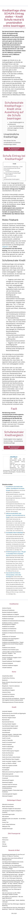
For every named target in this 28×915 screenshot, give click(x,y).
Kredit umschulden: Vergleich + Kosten (11, 761)
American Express (6, 608)
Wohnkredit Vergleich (7, 796)
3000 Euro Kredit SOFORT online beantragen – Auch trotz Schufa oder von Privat (15, 515)
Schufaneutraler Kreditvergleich (11, 179)
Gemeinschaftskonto (7, 688)
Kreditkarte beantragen (8, 618)
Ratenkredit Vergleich (7, 782)
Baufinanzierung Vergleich (8, 715)
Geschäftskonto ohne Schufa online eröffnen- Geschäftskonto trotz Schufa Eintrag (15, 488)
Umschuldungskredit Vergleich (9, 794)
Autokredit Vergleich (7, 711)
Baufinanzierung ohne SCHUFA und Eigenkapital (14, 713)
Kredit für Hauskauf (7, 744)
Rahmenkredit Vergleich (8, 780)
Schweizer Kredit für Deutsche (9, 784)
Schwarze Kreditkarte (7, 663)
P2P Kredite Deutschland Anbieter (10, 776)
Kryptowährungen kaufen (8, 814)
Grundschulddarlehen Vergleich (9, 728)
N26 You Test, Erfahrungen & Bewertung (12, 878)
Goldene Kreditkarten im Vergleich (10, 614)
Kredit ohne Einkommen (8, 753)
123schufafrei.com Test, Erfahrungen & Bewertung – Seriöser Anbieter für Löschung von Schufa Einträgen (13, 867)
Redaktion (4, 846)
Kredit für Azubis (6, 738)
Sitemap (4, 844)
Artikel (3, 842)
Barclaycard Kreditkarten (8, 610)
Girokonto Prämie (6, 692)
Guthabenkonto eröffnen (8, 696)
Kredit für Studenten (7, 748)
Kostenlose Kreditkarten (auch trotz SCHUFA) (13, 616)
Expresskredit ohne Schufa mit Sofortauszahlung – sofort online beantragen (13, 574)
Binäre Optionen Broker (8, 806)
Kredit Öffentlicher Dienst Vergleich (10, 759)
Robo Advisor (5, 816)
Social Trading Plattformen (8, 824)
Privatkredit (5, 778)
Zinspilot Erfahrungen (7, 828)
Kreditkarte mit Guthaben (8, 626)
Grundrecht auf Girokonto (8, 694)
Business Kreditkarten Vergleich (10, 612)
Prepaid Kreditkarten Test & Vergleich (11, 661)
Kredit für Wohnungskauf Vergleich (10, 750)
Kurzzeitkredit (5, 769)
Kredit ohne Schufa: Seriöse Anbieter (11, 757)
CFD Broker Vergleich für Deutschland (11, 808)
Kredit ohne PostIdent (7, 755)
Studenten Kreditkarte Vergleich (10, 665)
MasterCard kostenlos (7, 655)
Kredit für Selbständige (8, 746)
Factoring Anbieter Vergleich (9, 724)
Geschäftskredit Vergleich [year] (10, 726)
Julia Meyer (13, 457)
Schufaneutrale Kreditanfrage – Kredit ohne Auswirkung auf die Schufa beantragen (13, 168)
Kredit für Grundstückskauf (8, 742)
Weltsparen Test (6, 826)
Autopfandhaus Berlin (7, 676)
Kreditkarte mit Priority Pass (9, 630)
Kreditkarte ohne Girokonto (8, 647)
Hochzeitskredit (6, 732)
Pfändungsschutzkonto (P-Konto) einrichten (13, 702)
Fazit (5, 177)
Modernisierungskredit (7, 774)
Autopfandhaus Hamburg (8, 678)
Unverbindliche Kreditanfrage (12, 171)
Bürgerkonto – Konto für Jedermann (11, 686)
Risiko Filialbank (9, 174)
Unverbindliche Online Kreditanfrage (14, 532)
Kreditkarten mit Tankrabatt (9, 636)
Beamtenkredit (5, 719)
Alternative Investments (8, 804)
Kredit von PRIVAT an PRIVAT (9, 763)
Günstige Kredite (6, 730)
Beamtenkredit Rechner (8, 721)
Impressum (5, 837)
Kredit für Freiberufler (7, 740)
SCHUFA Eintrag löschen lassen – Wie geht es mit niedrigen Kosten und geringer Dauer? (16, 553)
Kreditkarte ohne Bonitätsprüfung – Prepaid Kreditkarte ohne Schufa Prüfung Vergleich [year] (12, 644)
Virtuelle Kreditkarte (7, 667)
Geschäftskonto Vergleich (8, 690)
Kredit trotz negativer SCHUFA (9, 765)
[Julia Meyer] (6, 468)
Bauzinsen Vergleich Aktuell (9, 717)
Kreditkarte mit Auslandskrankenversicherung (13, 620)
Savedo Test (5, 822)
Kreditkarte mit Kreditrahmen (9, 628)
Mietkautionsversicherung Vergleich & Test (12, 771)
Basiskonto (5, 680)
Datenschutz (5, 839)
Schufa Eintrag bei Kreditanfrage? (12, 173)
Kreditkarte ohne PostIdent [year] (10, 649)
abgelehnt (5, 246)
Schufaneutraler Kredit (10, 176)
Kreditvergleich (6, 767)
